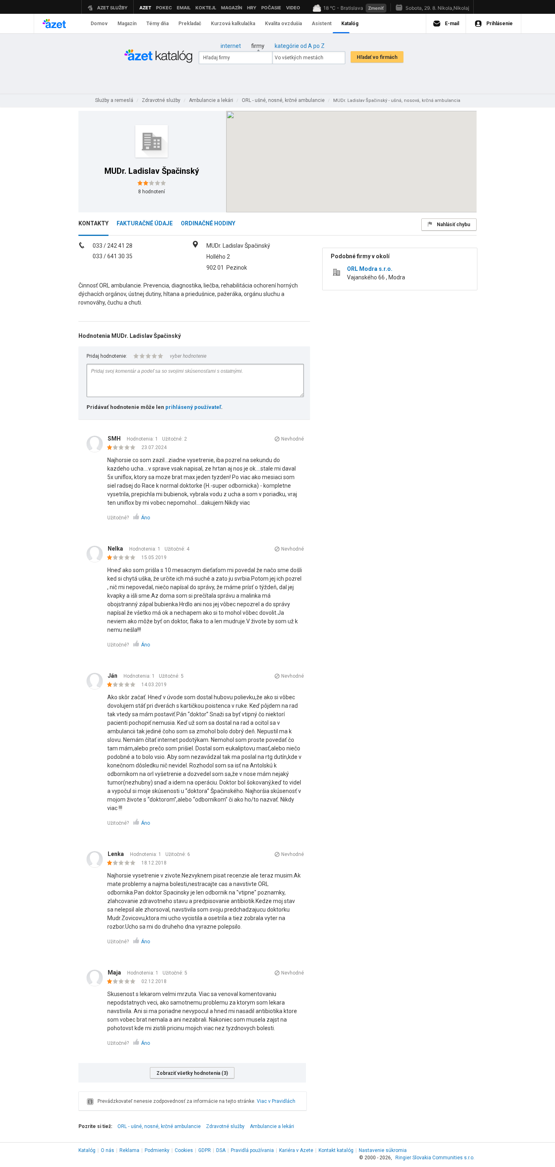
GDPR (204, 1150)
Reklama (129, 1150)
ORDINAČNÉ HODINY (208, 223)
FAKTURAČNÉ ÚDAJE (145, 223)
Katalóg (86, 1150)
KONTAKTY (93, 223)
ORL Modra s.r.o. (369, 269)
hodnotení (151, 191)
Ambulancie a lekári (272, 1126)
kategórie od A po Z (300, 46)
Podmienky (157, 1150)
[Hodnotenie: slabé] (123, 448)
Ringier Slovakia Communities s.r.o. (435, 1158)
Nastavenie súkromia (383, 1150)
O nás (107, 1150)
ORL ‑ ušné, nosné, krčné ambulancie (159, 1126)
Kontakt (336, 1150)
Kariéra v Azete (296, 1150)
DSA (220, 1150)
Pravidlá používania (252, 1150)
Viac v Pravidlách (276, 1101)
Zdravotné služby (225, 1126)
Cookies (184, 1150)
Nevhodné (292, 439)
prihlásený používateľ (193, 407)
